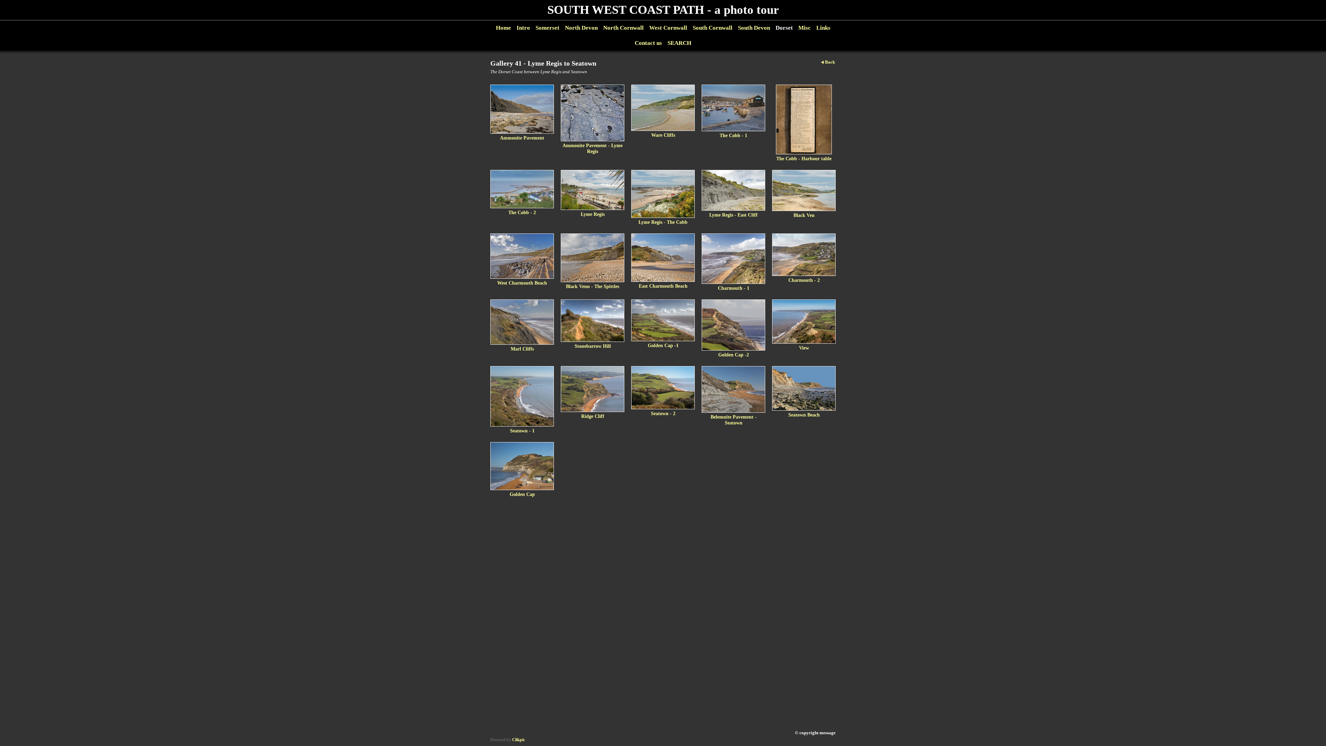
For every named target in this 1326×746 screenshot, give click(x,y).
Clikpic (518, 740)
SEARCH (679, 43)
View (804, 348)
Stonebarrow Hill (593, 346)
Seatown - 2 (663, 413)
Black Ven (804, 215)
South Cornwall (712, 28)
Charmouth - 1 (733, 288)
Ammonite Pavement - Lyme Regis (593, 148)
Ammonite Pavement (522, 138)
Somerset (547, 28)
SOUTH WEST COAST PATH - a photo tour (663, 10)
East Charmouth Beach (663, 286)
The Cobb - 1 (733, 135)
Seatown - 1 (522, 430)
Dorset (784, 28)
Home (503, 28)
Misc (804, 28)
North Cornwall (623, 28)
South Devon (754, 28)
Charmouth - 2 (804, 280)
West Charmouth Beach (522, 283)
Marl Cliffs (522, 349)
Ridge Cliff (592, 416)
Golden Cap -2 (733, 354)
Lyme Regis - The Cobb (663, 222)
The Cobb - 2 (522, 212)
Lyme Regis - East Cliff (733, 215)
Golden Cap (522, 494)
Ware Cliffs (663, 135)
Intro (523, 28)
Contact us (648, 43)
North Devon (581, 28)
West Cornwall (668, 28)
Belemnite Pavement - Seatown (734, 419)
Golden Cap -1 (663, 345)
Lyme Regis (593, 214)
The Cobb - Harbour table (804, 158)
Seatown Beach (804, 415)
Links (823, 28)
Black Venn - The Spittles (592, 286)
